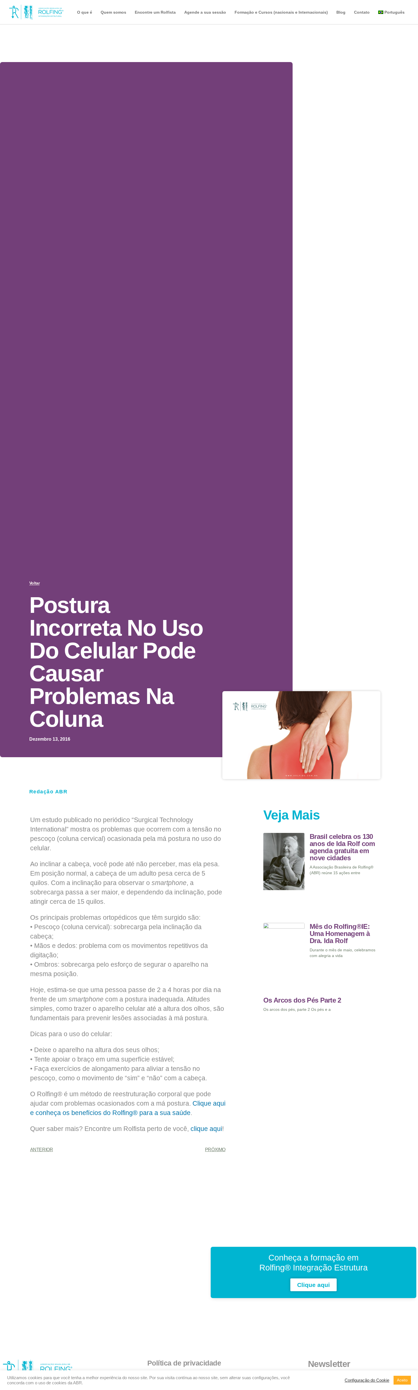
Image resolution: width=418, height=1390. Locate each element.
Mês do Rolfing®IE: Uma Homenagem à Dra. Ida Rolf (340, 934)
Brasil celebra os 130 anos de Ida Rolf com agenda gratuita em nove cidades (342, 847)
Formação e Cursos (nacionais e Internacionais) (281, 12)
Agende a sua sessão (205, 12)
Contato (362, 12)
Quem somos (113, 12)
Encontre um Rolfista (155, 12)
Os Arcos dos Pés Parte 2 (302, 1000)
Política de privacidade (184, 1363)
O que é (84, 12)
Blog (340, 12)
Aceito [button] (402, 1380)
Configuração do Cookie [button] (367, 1380)
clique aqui (206, 1128)
